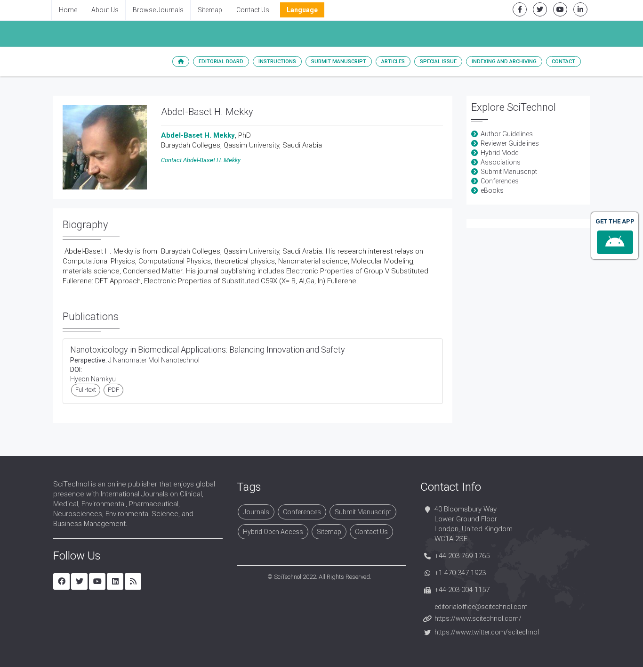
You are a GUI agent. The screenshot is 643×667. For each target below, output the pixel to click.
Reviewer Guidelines (510, 143)
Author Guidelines (507, 134)
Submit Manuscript (338, 61)
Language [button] (302, 10)
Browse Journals (158, 10)
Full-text (85, 389)
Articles (393, 61)
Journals (256, 512)
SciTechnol (287, 576)
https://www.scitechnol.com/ (478, 618)
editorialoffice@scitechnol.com (481, 606)
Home (68, 10)
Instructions (277, 61)
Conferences (500, 181)
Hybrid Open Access (273, 531)
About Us (105, 10)
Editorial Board (221, 61)
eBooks (492, 190)
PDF (113, 389)
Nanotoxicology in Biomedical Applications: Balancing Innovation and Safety (207, 349)
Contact (563, 61)
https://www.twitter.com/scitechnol (486, 632)
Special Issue (438, 61)
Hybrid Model (500, 152)
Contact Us (252, 10)
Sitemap (210, 10)
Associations (501, 162)
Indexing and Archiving (504, 61)
